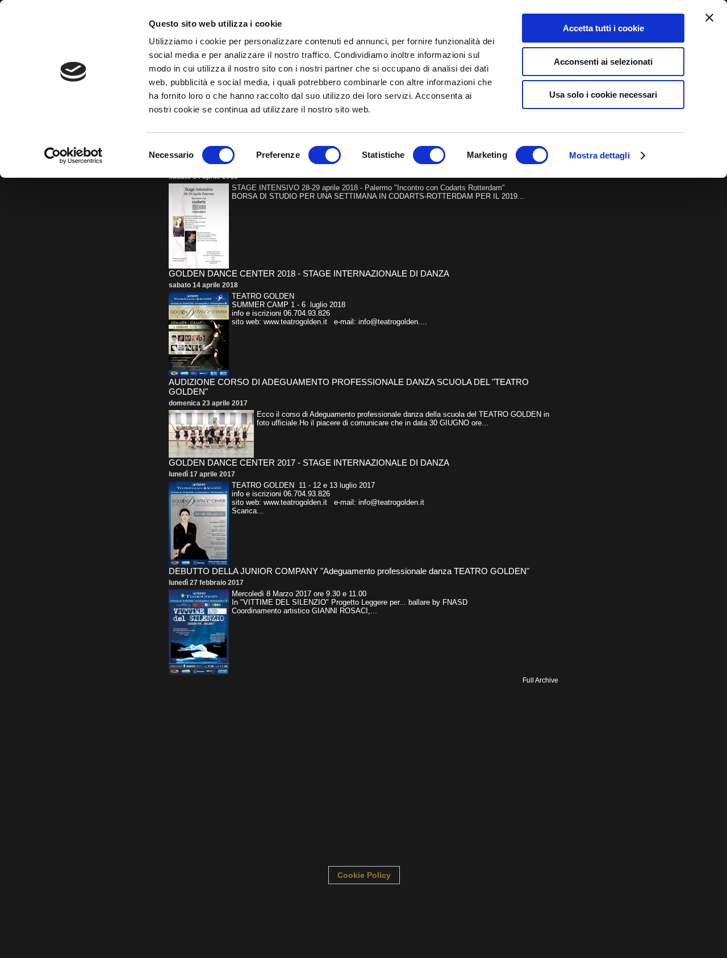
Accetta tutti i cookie (603, 28)
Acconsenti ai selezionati (603, 61)
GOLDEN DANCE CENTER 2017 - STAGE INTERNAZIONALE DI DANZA (309, 462)
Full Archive (540, 680)
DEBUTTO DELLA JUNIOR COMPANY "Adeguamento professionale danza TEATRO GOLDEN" (349, 571)
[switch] (324, 155)
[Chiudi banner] (709, 18)
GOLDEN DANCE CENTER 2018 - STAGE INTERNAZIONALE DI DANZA (309, 273)
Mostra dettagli (599, 155)
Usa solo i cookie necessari (603, 94)
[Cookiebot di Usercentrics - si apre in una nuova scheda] (73, 155)
